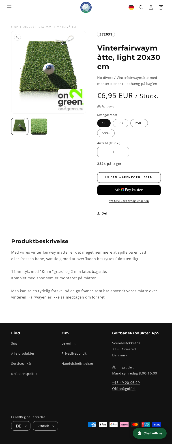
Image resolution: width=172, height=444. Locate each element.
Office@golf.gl (123, 388)
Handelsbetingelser (77, 363)
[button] (9, 7)
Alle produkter (22, 353)
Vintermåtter (67, 26)
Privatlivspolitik (74, 353)
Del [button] (104, 213)
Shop (14, 26)
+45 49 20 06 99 (126, 382)
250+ (139, 123)
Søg (14, 343)
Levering (68, 343)
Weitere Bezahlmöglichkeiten (129, 201)
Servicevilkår (21, 363)
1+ (104, 123)
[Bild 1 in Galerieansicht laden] (19, 126)
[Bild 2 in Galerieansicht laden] (38, 126)
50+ (121, 123)
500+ (106, 133)
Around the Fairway (38, 26)
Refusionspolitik (24, 374)
